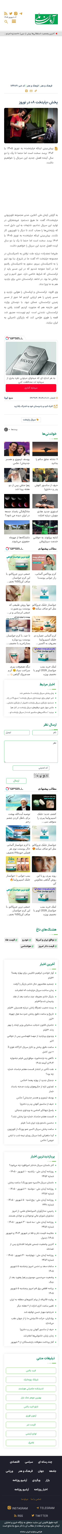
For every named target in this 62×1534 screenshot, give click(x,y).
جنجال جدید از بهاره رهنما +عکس (37, 1080)
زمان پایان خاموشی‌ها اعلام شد (38, 1336)
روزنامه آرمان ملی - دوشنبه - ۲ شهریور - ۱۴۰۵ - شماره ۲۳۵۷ (31, 1191)
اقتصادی (15, 1462)
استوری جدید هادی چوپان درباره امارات (47, 514)
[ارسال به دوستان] (31, 91)
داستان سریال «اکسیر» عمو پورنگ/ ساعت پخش (31, 1182)
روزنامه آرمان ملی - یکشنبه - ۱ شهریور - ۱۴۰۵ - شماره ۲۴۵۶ (31, 1174)
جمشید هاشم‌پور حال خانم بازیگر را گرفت (33, 984)
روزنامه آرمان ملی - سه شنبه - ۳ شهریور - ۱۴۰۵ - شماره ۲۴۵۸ (30, 1224)
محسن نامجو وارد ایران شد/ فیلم (37, 1123)
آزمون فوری (31, 1415)
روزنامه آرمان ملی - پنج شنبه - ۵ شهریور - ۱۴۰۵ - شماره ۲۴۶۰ (30, 1202)
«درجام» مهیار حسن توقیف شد (39, 1312)
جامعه (52, 1471)
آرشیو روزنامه (20, 1480)
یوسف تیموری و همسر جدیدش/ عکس (18, 461)
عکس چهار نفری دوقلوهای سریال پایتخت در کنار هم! (32, 707)
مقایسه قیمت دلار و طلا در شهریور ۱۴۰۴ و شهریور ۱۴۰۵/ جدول (30, 1235)
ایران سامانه (25, 1531)
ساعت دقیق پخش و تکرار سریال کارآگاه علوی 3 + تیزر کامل (31, 1049)
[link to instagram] (15, 13)
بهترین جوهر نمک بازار (31, 1397)
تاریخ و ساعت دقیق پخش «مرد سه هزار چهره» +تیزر (31, 1016)
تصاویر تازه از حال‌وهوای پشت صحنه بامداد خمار (32, 1089)
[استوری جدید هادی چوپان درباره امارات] (45, 501)
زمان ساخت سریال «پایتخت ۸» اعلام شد (34, 990)
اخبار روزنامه (41, 1490)
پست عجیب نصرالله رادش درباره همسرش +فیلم (31, 1008)
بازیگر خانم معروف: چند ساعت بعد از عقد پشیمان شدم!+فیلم (33, 999)
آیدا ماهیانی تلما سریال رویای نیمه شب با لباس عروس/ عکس (31, 1138)
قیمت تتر (31, 1424)
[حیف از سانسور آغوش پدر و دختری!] (45, 475)
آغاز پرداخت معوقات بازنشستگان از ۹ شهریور (32, 1342)
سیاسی (29, 1462)
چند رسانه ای (45, 1462)
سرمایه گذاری (31, 388)
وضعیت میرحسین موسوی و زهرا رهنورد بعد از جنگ (31, 1280)
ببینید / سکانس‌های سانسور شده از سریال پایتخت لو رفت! (32, 713)
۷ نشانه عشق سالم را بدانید (47, 461)
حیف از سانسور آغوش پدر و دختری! (46, 487)
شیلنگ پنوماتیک (31, 1379)
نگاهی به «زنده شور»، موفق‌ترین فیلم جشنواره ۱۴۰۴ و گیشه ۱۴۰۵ (32, 1060)
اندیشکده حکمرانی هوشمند (31, 1388)
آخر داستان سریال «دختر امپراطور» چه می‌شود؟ (31, 1165)
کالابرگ (31, 1442)
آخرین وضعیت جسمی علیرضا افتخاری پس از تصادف (32, 1246)
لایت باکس (31, 1370)
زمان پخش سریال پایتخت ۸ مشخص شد (37, 693)
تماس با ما (36, 1499)
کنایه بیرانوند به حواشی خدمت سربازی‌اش (45, 540)
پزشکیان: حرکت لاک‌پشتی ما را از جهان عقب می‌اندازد (32, 1321)
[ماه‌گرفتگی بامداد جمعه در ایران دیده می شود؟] (17, 501)
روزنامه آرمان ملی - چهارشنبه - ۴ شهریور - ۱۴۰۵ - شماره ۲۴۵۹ (30, 1258)
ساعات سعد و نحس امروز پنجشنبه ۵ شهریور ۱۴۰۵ (32, 1269)
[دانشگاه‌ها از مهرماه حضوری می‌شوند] (17, 527)
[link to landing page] (46, 18)
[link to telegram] (20, 13)
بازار (47, 1480)
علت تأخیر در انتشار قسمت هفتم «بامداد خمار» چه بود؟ (31, 1072)
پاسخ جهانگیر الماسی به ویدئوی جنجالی (34, 1110)
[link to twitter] (10, 13)
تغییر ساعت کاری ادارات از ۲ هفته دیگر (35, 1306)
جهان (41, 1471)
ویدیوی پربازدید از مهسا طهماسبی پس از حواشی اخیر (30, 1038)
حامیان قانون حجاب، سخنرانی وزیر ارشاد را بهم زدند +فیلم (31, 1027)
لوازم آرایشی (31, 1433)
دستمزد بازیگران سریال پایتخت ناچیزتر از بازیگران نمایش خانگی (31, 703)
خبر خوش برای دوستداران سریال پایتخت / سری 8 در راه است (30, 698)
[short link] (35, 90)
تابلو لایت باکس (31, 1406)
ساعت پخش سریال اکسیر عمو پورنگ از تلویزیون (30, 1129)
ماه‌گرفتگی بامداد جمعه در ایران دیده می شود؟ (17, 514)
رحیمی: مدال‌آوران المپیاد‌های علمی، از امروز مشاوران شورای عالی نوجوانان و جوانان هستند (31, 1213)
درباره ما (24, 1499)
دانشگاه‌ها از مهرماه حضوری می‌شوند (19, 540)
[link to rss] (5, 13)
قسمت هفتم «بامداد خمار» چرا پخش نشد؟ (32, 1116)
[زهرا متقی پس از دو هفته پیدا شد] (17, 475)
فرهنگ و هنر (46, 86)
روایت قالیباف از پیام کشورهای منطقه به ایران (32, 1299)
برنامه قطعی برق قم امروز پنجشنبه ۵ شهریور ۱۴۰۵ (32, 1291)
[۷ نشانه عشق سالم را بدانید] (45, 448)
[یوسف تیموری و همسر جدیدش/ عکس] (17, 448)
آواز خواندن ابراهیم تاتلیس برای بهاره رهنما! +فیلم (33, 975)
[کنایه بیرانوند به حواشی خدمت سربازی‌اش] (45, 527)
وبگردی (36, 1480)
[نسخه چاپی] (26, 91)
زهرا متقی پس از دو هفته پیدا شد (19, 487)
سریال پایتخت (29, 420)
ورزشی (9, 1471)
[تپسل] (7, 338)
